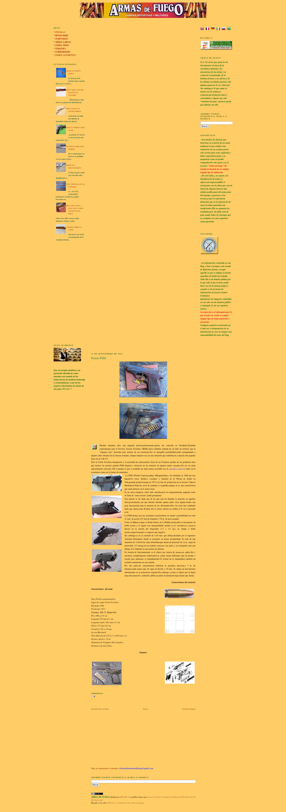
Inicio (145, 708)
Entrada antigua (188, 708)
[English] (202, 28)
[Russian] (224, 28)
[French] (208, 28)
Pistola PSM (98, 358)
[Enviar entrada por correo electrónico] (93, 696)
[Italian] (218, 28)
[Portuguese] (229, 28)
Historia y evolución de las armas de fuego (126, 802)
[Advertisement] (69, 293)
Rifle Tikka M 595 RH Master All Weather (74, 92)
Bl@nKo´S (124, 796)
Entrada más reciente (100, 708)
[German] (213, 28)
